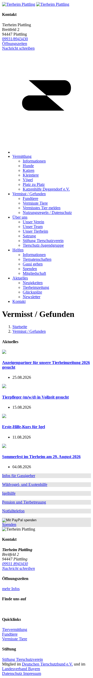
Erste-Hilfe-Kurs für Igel (23, 427)
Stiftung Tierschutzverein (22, 659)
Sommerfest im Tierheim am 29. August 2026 (41, 456)
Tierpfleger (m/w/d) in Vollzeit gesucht (35, 397)
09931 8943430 (15, 564)
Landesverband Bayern (21, 669)
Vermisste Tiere (14, 639)
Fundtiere (10, 634)
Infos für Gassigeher (18, 475)
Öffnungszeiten (14, 43)
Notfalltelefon (13, 511)
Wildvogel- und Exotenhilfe (24, 484)
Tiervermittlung (14, 629)
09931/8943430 (15, 39)
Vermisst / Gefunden (29, 331)
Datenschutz (12, 673)
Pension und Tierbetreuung (24, 502)
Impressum (32, 673)
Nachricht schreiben (18, 568)
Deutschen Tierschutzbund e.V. (47, 664)
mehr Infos (11, 588)
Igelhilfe (9, 493)
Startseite (19, 326)
